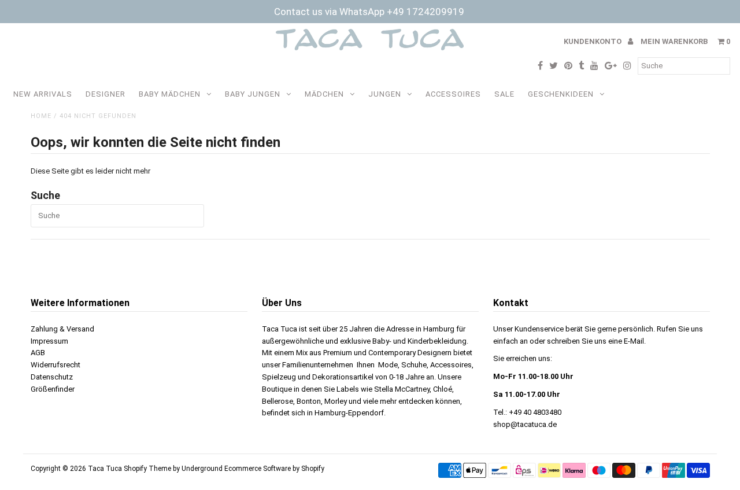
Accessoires (453, 94)
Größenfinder (53, 389)
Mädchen (324, 94)
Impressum (49, 341)
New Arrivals (42, 94)
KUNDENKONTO (593, 41)
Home (41, 116)
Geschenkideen (561, 94)
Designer (105, 94)
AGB (38, 352)
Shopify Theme (147, 469)
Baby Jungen (252, 94)
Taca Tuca (106, 469)
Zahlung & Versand (62, 329)
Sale (504, 94)
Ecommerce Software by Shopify (274, 469)
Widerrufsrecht (55, 364)
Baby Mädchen (170, 94)
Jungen (384, 94)
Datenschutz (52, 377)
